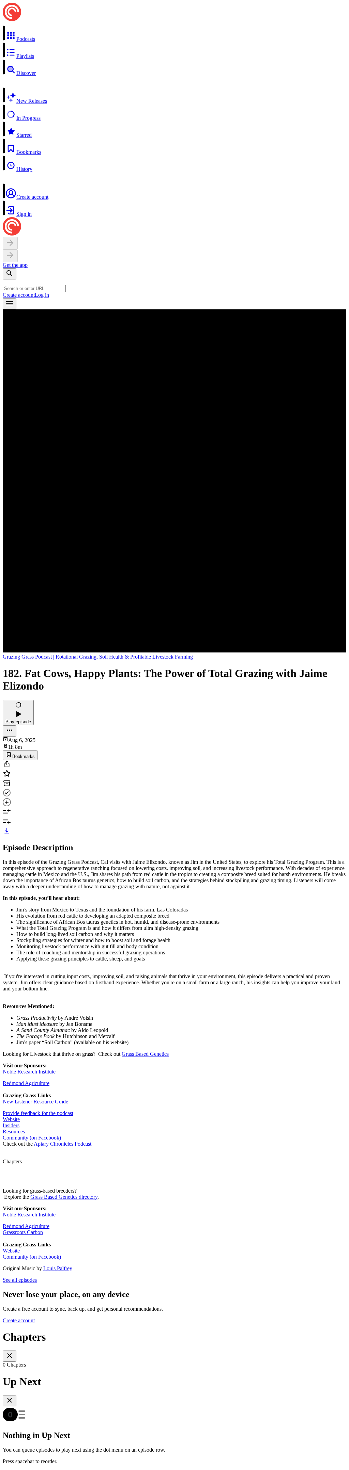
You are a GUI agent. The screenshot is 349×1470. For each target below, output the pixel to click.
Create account (19, 295)
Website (11, 1119)
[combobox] (34, 288)
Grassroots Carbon (23, 1232)
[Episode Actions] (9, 731)
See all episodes (20, 1280)
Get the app (15, 265)
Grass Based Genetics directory (63, 1197)
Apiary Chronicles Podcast (62, 1144)
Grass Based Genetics (145, 1054)
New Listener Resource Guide (35, 1101)
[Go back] (10, 243)
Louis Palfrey (57, 1268)
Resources (14, 1131)
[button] (174, 33)
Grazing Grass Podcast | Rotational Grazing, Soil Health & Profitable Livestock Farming (98, 657)
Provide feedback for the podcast (38, 1113)
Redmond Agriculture (26, 1083)
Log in (42, 295)
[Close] (9, 1356)
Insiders (11, 1125)
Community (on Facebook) (32, 1138)
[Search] (9, 273)
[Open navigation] (9, 303)
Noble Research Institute (29, 1072)
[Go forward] (10, 255)
